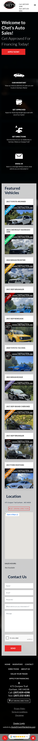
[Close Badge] (29, 735)
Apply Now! (13, 52)
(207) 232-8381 (22, 695)
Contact (29, 664)
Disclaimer (19, 715)
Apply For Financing (19, 678)
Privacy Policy (19, 708)
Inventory (17, 664)
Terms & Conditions (19, 712)
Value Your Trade (19, 674)
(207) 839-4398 (21, 692)
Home (7, 664)
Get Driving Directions (19, 509)
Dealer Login (19, 723)
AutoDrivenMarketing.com (23, 727)
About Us (25, 669)
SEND (13, 648)
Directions (13, 669)
